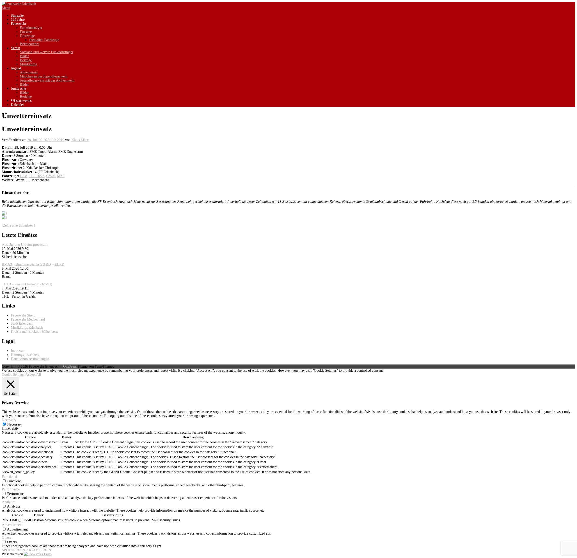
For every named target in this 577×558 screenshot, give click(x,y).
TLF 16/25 (36, 176)
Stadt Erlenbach (22, 323)
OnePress (70, 366)
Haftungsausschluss (25, 355)
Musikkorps (28, 64)
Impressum (18, 351)
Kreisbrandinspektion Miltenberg (34, 331)
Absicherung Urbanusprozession (25, 244)
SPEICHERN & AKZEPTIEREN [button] (26, 550)
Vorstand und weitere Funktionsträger (46, 52)
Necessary (14, 424)
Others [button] (6, 537)
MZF (60, 176)
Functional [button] (9, 476)
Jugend (16, 68)
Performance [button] (11, 489)
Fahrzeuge (27, 36)
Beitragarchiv (29, 44)
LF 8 (23, 176)
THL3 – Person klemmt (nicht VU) (27, 284)
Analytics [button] (8, 502)
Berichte (26, 96)
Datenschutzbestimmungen (30, 359)
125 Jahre (18, 19)
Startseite (17, 15)
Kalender (17, 105)
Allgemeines (29, 72)
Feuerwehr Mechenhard (28, 319)
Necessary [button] (9, 420)
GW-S (50, 176)
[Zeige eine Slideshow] (18, 225)
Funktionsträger (31, 28)
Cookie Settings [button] (13, 374)
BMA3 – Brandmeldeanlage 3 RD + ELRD (33, 264)
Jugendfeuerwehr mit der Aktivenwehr (47, 80)
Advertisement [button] (12, 525)
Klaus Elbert (80, 140)
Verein (15, 48)
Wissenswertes (21, 100)
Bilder (24, 56)
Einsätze (26, 32)
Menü (6, 8)
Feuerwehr (18, 23)
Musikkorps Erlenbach (27, 327)
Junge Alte (18, 88)
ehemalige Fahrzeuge (44, 40)
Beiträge (26, 60)
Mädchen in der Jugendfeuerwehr (44, 76)
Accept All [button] (33, 374)
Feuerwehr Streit (22, 315)
